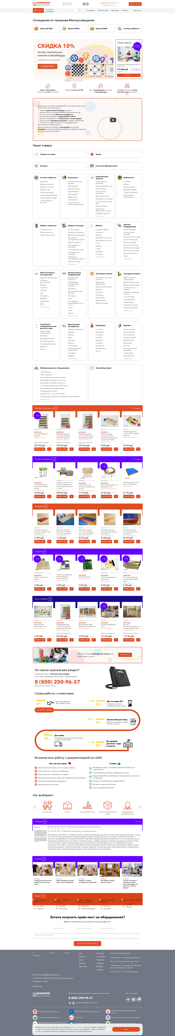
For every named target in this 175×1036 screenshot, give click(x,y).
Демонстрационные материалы (130, 349)
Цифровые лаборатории (48, 278)
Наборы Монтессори (47, 235)
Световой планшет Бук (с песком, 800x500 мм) (131, 483)
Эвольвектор (44, 296)
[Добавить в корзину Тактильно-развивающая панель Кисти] (116, 589)
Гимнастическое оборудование (45, 332)
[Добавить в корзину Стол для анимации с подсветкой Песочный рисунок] (49, 496)
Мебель (126, 184)
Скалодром (72, 288)
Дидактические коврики (132, 285)
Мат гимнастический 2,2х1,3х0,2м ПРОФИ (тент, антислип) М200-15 (87, 532)
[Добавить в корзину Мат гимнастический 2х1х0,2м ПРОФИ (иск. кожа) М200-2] (138, 541)
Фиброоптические (102, 303)
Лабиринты (99, 295)
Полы (70, 308)
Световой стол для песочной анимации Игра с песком (87, 487)
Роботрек (43, 290)
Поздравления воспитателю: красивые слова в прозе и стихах (43, 882)
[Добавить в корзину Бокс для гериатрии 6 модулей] (49, 449)
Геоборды (99, 343)
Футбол (42, 349)
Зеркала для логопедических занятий (76, 258)
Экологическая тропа (131, 239)
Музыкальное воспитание (104, 199)
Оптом (98, 351)
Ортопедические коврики (129, 288)
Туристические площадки (132, 237)
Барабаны (71, 332)
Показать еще (100, 216)
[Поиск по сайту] (79, 10)
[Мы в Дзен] (133, 999)
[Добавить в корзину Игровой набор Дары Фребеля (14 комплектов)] (94, 640)
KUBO (42, 304)
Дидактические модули (131, 282)
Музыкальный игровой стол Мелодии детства (109, 486)
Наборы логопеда (74, 261)
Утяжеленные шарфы (130, 308)
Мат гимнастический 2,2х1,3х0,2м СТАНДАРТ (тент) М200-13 (109, 532)
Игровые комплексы (130, 253)
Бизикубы (99, 337)
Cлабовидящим (45, 372)
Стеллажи (127, 181)
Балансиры (43, 336)
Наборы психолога (46, 232)
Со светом (99, 329)
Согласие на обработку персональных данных (53, 978)
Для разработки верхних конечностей (53, 380)
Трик (41, 293)
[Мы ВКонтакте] (128, 999)
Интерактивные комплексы (73, 278)
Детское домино (129, 332)
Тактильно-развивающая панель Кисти (108, 578)
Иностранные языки (102, 196)
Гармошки (71, 340)
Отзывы (51, 953)
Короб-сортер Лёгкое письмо (41, 578)
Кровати (98, 246)
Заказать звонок (135, 4)
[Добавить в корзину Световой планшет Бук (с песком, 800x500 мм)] (138, 496)
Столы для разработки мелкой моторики (54, 385)
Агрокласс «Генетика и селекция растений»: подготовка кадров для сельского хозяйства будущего (130, 884)
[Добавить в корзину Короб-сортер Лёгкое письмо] (49, 589)
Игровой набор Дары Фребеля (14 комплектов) (87, 625)
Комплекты (99, 232)
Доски (70, 298)
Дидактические (101, 300)
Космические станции (131, 245)
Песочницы (72, 296)
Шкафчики (99, 251)
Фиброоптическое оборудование (130, 278)
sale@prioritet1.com (108, 5)
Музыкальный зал (129, 187)
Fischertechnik (44, 301)
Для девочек (100, 346)
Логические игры (129, 329)
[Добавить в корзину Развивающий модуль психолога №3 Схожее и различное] (138, 449)
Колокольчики (73, 346)
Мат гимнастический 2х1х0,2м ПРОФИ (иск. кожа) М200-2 (130, 532)
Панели (70, 313)
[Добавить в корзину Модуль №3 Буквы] (94, 589)
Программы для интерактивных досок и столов (75, 303)
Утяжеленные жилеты (131, 305)
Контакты (125, 10)
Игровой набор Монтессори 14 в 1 (40, 625)
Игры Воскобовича (74, 242)
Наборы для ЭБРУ (130, 337)
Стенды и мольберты (131, 192)
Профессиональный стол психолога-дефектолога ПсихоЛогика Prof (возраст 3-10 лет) (65, 485)
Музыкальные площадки (132, 248)
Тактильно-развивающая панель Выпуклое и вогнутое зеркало (64, 576)
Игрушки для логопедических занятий (76, 238)
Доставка (83, 966)
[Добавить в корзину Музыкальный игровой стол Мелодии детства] (116, 496)
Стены (70, 310)
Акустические (100, 298)
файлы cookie (76, 1027)
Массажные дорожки (47, 338)
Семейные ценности (102, 213)
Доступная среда (101, 206)
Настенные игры (129, 335)
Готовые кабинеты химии (48, 198)
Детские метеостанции (131, 250)
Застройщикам (103, 10)
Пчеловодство (73, 200)
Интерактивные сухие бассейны (75, 292)
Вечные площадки (130, 229)
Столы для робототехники (45, 281)
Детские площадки (130, 242)
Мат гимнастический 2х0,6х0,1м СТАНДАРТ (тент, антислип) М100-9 (64, 532)
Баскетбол (43, 347)
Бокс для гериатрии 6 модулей (41, 435)
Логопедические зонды (76, 249)
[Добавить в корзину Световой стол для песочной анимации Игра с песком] (94, 496)
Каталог (39, 10)
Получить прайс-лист (87, 944)
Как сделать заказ (82, 956)
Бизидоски (99, 340)
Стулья (98, 249)
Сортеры (127, 346)
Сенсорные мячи (129, 299)
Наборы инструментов (75, 329)
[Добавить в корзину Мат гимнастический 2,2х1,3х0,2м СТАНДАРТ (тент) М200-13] (116, 541)
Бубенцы (71, 335)
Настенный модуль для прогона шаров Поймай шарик (130, 579)
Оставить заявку (44, 710)
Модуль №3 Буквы (84, 577)
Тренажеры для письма (75, 232)
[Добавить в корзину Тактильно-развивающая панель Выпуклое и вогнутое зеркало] (71, 589)
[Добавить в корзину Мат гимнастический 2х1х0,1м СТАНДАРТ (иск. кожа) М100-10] (49, 541)
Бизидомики (100, 332)
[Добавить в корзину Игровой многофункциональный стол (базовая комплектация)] (138, 640)
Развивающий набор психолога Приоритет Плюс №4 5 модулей (63, 436)
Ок (126, 1029)
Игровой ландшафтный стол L (108, 625)
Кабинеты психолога (47, 184)
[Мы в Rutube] (139, 999)
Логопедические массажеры (73, 246)
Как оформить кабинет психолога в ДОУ (108, 881)
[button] (65, 80)
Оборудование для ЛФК (48, 391)
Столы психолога (46, 229)
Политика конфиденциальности (47, 975)
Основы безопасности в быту (104, 202)
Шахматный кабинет (130, 190)
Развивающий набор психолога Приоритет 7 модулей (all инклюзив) (86, 436)
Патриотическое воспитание (101, 182)
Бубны (70, 337)
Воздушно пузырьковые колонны (132, 293)
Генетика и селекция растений (75, 182)
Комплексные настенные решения (104, 278)
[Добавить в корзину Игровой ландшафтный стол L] (116, 640)
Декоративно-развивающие (100, 283)
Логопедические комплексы (73, 253)
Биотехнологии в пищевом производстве (76, 203)
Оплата (82, 963)
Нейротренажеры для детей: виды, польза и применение (65, 881)
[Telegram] (84, 4)
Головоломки (128, 353)
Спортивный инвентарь (48, 344)
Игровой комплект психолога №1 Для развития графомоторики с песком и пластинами (109, 436)
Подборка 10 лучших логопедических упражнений (87, 881)
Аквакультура (72, 197)
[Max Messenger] (87, 4)
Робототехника (101, 189)
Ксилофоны (72, 353)
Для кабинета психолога (104, 238)
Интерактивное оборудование (129, 196)
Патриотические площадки (129, 233)
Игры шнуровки (129, 356)
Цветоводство (73, 194)
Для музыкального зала (103, 240)
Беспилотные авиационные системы (103, 210)
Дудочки (71, 343)
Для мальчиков (101, 348)
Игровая (98, 235)
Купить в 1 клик (39, 449)
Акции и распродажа (49, 10)
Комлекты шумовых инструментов (74, 349)
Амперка (43, 285)
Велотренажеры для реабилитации (52, 388)
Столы (98, 243)
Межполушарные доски (104, 287)
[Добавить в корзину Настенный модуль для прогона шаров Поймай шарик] (138, 589)
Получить (125, 655)
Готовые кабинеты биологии (46, 201)
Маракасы (71, 356)
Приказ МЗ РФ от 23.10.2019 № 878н (52, 394)
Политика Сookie (40, 981)
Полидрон (43, 288)
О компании (90, 10)
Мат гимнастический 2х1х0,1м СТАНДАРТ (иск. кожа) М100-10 (42, 532)
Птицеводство (73, 186)
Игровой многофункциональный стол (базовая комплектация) (132, 626)
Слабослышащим (46, 375)
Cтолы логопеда (73, 229)
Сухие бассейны (129, 297)
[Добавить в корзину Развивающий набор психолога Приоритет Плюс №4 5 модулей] (71, 449)
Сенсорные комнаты (47, 192)
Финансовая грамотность (104, 186)
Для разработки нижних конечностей (52, 383)
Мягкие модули (129, 302)
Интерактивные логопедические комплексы (73, 284)
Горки (125, 256)
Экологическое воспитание (101, 192)
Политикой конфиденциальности (130, 938)
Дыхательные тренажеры (76, 235)
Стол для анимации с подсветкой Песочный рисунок (41, 486)
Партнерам (115, 10)
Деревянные (128, 343)
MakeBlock (43, 298)
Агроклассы (44, 181)
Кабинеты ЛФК (45, 190)
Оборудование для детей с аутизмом (53, 377)
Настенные (99, 292)
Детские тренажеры (47, 341)
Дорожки (99, 289)
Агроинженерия (73, 191)
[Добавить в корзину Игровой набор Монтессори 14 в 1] (49, 640)
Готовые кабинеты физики (48, 195)
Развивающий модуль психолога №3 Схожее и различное (131, 433)
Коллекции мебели (102, 229)
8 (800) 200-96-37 (109, 3)
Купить (127, 75)
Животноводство (74, 189)
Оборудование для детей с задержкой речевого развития (60, 396)
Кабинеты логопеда (46, 187)
